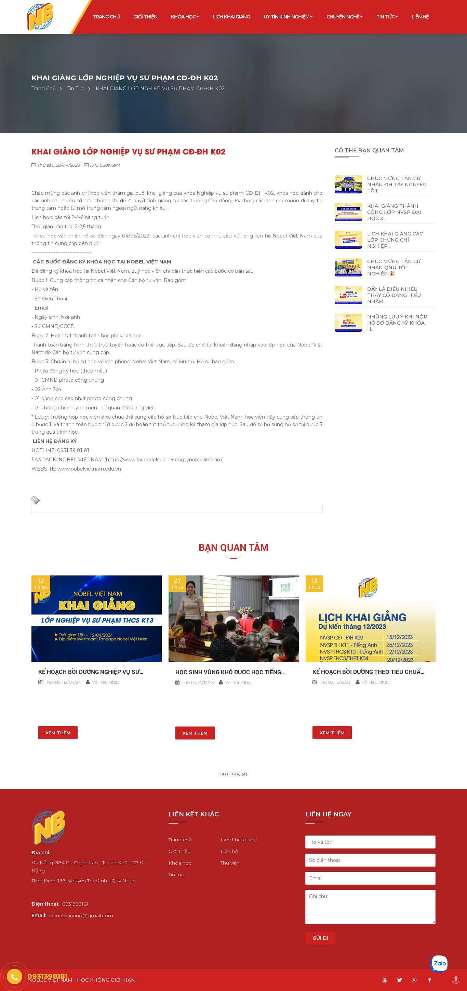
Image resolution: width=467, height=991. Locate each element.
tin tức (385, 17)
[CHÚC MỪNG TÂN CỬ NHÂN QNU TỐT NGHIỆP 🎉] (348, 267)
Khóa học (180, 863)
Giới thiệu (179, 851)
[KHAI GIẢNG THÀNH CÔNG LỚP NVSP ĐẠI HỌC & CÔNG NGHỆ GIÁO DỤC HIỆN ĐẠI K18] (348, 211)
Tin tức (176, 874)
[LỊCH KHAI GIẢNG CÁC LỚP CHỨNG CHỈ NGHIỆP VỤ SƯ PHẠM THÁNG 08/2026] (348, 239)
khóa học (183, 17)
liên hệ (420, 17)
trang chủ (106, 17)
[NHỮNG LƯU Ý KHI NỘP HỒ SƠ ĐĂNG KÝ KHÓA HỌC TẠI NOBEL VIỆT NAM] (348, 322)
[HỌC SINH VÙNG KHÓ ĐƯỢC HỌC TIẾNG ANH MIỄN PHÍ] (234, 618)
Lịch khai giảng (231, 17)
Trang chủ (180, 840)
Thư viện (230, 863)
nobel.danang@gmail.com (81, 915)
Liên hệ (229, 851)
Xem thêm (57, 732)
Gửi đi (320, 938)
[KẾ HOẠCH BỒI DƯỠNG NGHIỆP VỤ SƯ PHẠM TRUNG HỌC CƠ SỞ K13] (96, 618)
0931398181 (75, 904)
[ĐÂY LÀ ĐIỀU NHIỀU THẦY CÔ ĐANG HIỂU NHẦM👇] (348, 294)
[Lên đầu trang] (458, 982)
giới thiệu (145, 17)
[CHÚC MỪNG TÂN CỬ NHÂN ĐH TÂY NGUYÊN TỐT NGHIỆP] (348, 184)
